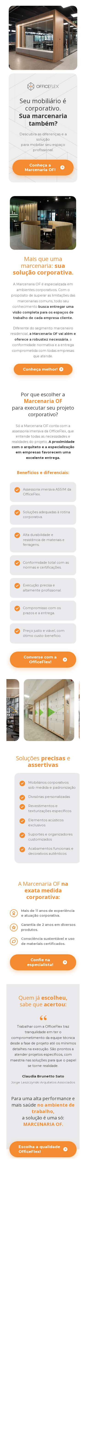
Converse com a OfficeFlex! (40, 659)
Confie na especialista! (40, 962)
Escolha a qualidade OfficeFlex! (39, 1149)
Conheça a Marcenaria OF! (40, 167)
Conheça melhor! (40, 369)
